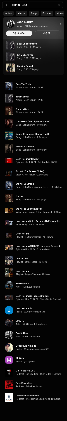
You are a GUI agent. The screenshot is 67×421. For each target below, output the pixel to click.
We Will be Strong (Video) (29, 209)
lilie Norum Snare (33, 237)
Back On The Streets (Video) (30, 171)
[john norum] (34, 260)
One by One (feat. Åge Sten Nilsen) (33, 121)
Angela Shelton (32, 274)
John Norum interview (27, 159)
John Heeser (31, 262)
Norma (19, 196)
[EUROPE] (34, 322)
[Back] (6, 4)
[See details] (60, 24)
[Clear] (58, 4)
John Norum (30, 87)
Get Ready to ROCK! (47, 162)
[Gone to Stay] (34, 111)
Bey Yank (27, 224)
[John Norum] (10, 23)
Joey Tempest (43, 187)
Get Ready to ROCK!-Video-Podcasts (43, 374)
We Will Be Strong (25, 184)
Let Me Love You (25, 55)
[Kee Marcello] (34, 285)
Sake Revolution (34, 386)
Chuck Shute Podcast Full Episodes (51, 299)
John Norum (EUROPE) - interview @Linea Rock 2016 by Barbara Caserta (39, 246)
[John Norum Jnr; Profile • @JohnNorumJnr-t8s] (34, 310)
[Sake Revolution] (34, 385)
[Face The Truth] (34, 86)
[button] (10, 45)
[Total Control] (34, 98)
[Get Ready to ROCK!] (34, 372)
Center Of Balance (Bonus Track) (32, 134)
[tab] (8, 13)
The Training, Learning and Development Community (44, 399)
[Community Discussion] (34, 397)
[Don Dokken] (34, 335)
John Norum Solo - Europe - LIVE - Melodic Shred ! (39, 221)
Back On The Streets (27, 44)
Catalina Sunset (25, 66)
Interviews (45, 249)
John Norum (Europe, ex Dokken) (32, 296)
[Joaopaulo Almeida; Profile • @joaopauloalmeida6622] (34, 347)
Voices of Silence (25, 146)
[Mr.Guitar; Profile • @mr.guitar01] (34, 360)
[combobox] (37, 5)
